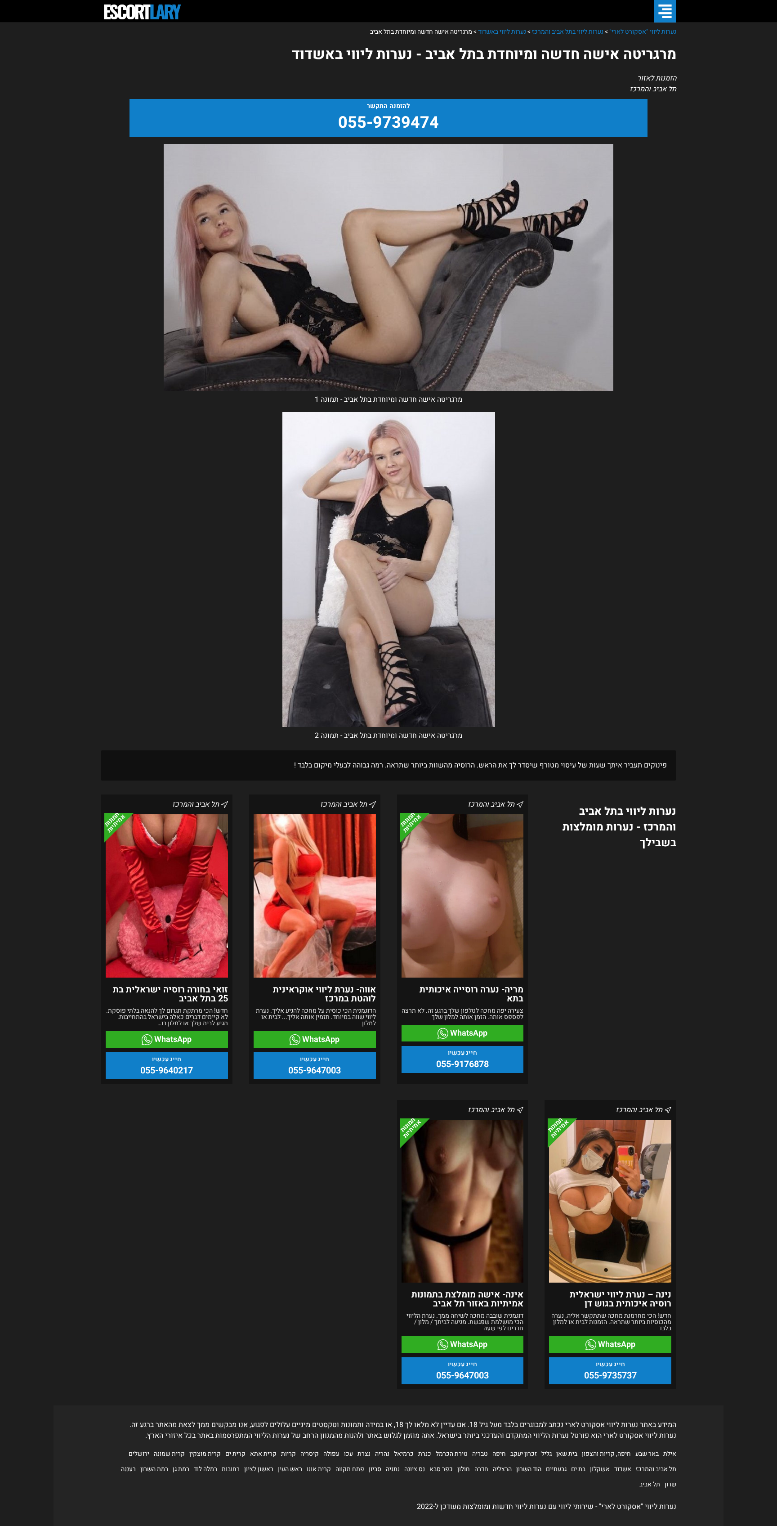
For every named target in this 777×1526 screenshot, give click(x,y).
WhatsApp (467, 1033)
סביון (375, 1469)
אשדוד (622, 1469)
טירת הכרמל (452, 1454)
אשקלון (600, 1469)
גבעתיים (556, 1469)
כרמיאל (404, 1454)
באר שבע (647, 1454)
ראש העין (290, 1469)
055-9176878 (462, 1064)
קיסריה (309, 1454)
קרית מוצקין (205, 1454)
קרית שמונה (169, 1454)
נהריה (382, 1454)
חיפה (499, 1454)
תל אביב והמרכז (656, 1469)
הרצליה (502, 1469)
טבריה (480, 1454)
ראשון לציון (258, 1469)
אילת (669, 1454)
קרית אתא (263, 1454)
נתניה (393, 1469)
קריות (288, 1454)
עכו (348, 1454)
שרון (670, 1484)
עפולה (331, 1454)
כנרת (424, 1454)
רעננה (128, 1469)
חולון (463, 1469)
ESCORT (141, 11)
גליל (546, 1454)
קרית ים (235, 1454)
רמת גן (181, 1469)
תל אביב (649, 1484)
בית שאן (566, 1454)
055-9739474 (388, 123)
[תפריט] (665, 11)
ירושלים (139, 1454)
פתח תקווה (349, 1469)
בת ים (578, 1469)
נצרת (364, 1454)
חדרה (481, 1469)
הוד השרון (528, 1469)
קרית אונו (319, 1469)
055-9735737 (610, 1375)
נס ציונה (414, 1469)
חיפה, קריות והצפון (606, 1454)
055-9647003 (314, 1070)
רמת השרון (154, 1469)
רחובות (231, 1469)
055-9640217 (166, 1070)
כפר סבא (441, 1469)
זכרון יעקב (523, 1454)
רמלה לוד (205, 1469)
